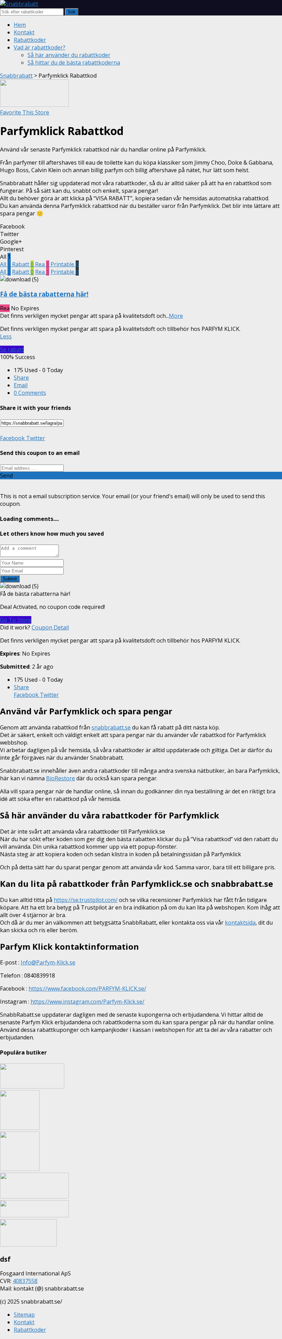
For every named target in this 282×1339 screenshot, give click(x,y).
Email (21, 385)
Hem (20, 25)
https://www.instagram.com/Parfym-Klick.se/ (87, 1001)
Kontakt (24, 32)
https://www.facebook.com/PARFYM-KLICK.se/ (87, 988)
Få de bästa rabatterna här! (44, 294)
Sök (72, 11)
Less (6, 336)
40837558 (25, 1281)
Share (21, 377)
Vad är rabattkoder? (39, 47)
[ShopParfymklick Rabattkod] (34, 105)
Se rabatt (12, 349)
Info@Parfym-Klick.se (48, 962)
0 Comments (30, 393)
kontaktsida (240, 922)
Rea (42, 264)
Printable (65, 264)
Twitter (35, 438)
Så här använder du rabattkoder (69, 55)
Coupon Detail (50, 627)
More (176, 316)
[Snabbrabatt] (19, 4)
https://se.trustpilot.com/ (86, 900)
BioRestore (60, 778)
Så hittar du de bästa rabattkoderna (74, 62)
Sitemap (24, 1314)
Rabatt (23, 264)
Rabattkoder (30, 40)
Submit (10, 578)
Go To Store (15, 620)
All (5, 264)
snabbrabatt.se (111, 727)
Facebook (12, 438)
